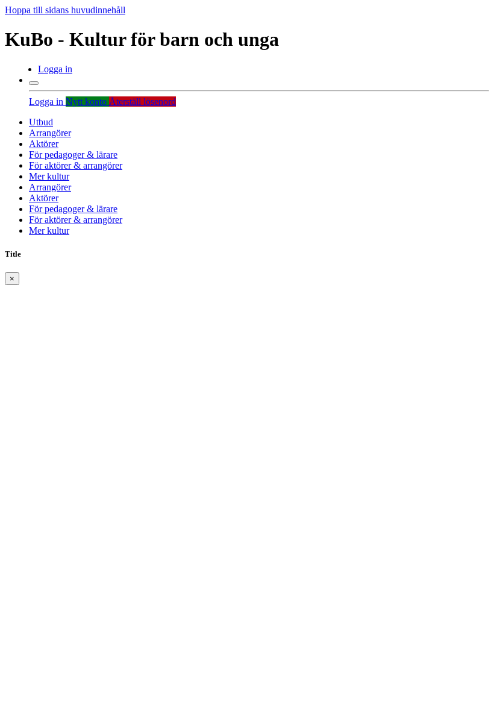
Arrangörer (50, 133)
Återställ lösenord (142, 101)
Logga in (55, 69)
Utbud (41, 122)
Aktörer (43, 144)
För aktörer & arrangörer (75, 165)
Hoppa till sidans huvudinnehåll (65, 10)
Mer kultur (49, 176)
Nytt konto (87, 101)
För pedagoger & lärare (73, 154)
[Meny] (34, 83)
